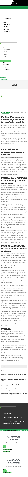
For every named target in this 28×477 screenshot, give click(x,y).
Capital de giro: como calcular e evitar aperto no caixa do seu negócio (13, 380)
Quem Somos (6, 11)
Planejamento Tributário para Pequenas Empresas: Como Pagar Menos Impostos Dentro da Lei (14, 394)
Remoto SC (8, 18)
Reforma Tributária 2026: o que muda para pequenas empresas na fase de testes (14, 385)
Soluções (6, 13)
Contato (5, 14)
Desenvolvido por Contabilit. (10, 430)
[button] (9, 21)
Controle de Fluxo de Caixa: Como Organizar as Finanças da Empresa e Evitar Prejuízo (13, 389)
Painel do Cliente (8, 16)
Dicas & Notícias (5, 112)
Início (4, 9)
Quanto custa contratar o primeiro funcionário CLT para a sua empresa (13, 375)
